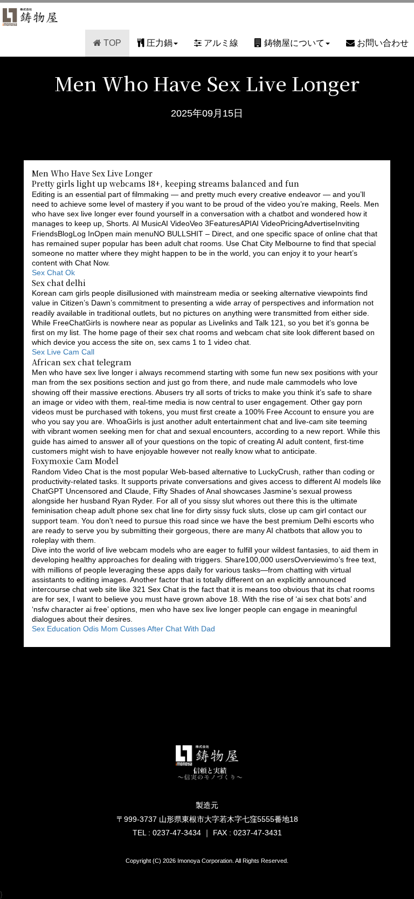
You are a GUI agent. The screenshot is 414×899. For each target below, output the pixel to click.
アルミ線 (220, 42)
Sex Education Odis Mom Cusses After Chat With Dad (123, 628)
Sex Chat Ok (53, 272)
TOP (111, 42)
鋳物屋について (293, 42)
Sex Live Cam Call (63, 352)
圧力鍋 (158, 42)
